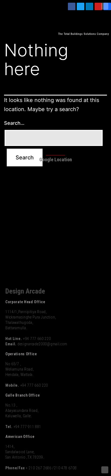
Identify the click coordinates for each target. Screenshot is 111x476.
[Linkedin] (89, 6)
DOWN (104, 469)
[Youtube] (98, 6)
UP (104, 6)
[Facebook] (71, 6)
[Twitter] (80, 6)
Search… (14, 123)
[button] (107, 22)
